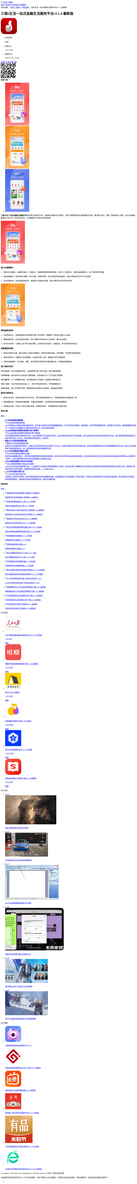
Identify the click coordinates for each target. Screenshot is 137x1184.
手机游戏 (8, 5)
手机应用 (15, 5)
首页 (2, 5)
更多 (3, 416)
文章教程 (22, 5)
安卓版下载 (5, 62)
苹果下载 (13, 62)
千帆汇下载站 (15, 7)
